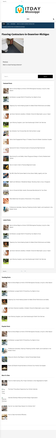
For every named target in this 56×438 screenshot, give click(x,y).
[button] (53, 19)
